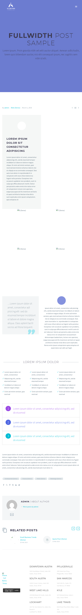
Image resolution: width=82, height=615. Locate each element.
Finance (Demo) (27, 479)
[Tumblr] (13, 485)
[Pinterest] (10, 485)
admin (6, 108)
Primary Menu (76, 6)
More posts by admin (30, 507)
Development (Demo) (11, 479)
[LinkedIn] (16, 485)
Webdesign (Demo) (55, 479)
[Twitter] (7, 485)
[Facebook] (3, 485)
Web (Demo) (15, 108)
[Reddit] (19, 485)
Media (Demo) (41, 479)
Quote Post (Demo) (59, 539)
